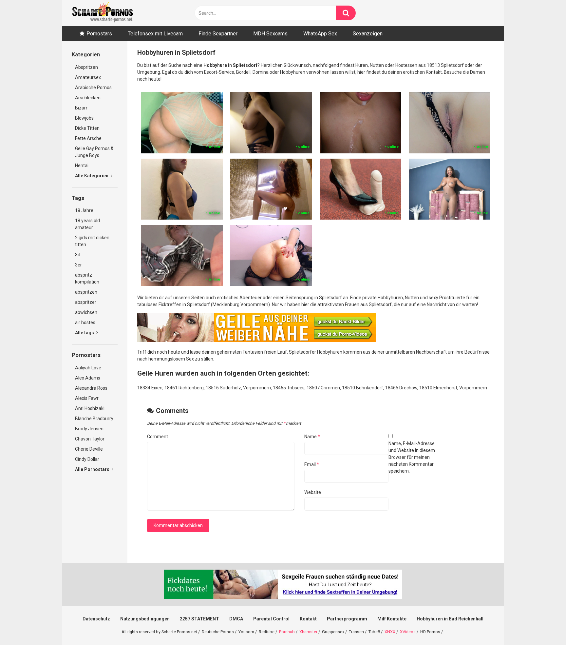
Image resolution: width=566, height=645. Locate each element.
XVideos (408, 631)
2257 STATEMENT (199, 618)
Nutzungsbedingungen (145, 618)
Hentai (81, 165)
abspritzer (85, 302)
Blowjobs (84, 118)
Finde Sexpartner (217, 33)
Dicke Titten (87, 128)
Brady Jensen (89, 428)
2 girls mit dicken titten (92, 241)
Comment (157, 436)
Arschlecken (88, 97)
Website (312, 492)
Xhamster (308, 631)
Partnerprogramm (347, 618)
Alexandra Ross (91, 388)
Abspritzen (86, 67)
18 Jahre (84, 210)
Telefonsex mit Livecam (155, 33)
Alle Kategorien (92, 175)
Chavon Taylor (89, 438)
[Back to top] (544, 625)
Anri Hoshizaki (89, 408)
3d (77, 254)
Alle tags (85, 332)
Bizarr (81, 107)
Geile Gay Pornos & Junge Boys (94, 152)
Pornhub (287, 631)
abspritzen (86, 292)
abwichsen (86, 312)
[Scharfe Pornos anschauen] (102, 13)
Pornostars (99, 33)
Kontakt (308, 618)
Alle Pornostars (92, 469)
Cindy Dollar (87, 459)
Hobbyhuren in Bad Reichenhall (450, 618)
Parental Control (271, 618)
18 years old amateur (87, 224)
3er (78, 264)
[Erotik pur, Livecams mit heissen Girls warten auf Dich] (256, 340)
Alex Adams (87, 378)
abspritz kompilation (87, 278)
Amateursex (88, 77)
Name (312, 436)
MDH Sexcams (270, 33)
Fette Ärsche (88, 138)
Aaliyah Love (88, 367)
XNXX (390, 631)
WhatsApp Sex (320, 33)
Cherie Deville (89, 449)
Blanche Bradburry (94, 418)
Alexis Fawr (87, 398)
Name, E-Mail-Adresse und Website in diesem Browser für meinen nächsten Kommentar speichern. (411, 457)
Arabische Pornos (93, 87)
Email (311, 464)
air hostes (85, 322)
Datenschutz (96, 618)
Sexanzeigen (368, 33)
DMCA (236, 618)
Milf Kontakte (391, 618)
